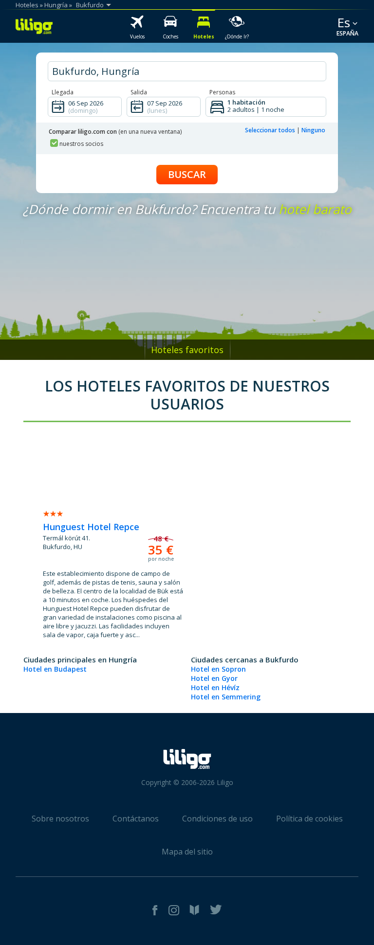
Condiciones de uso (217, 818)
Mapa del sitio (187, 851)
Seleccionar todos (270, 130)
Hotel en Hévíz (215, 687)
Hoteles (27, 4)
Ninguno (313, 130)
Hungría (56, 4)
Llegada (63, 92)
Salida (139, 92)
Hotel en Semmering (226, 696)
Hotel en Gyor (214, 678)
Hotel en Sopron (218, 669)
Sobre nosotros (60, 818)
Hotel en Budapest (55, 669)
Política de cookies (309, 818)
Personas (222, 92)
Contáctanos (135, 818)
